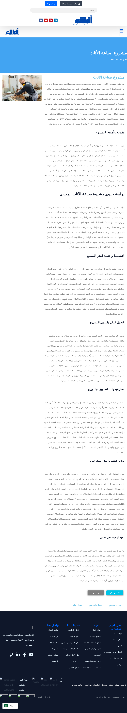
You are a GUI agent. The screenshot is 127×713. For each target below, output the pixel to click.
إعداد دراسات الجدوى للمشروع (93, 652)
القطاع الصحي (74, 667)
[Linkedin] (56, 20)
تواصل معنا (118, 633)
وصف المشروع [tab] (115, 605)
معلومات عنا (117, 640)
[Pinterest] (51, 20)
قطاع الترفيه (74, 636)
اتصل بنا (55, 649)
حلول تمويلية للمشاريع (92, 661)
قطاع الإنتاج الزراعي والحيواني (72, 658)
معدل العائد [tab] (77, 605)
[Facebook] (41, 20)
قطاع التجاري (96, 630)
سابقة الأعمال (53, 630)
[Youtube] (46, 20)
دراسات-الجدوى (116, 658)
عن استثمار (54, 636)
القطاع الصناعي (95, 636)
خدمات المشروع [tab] (95, 605)
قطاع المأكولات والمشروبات (69, 643)
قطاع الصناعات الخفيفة (118, 59)
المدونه (119, 646)
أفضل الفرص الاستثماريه (113, 652)
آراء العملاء (54, 643)
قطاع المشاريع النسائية (71, 649)
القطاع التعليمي (73, 630)
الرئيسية (55, 661)
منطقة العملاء (53, 655)
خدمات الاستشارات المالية (91, 667)
